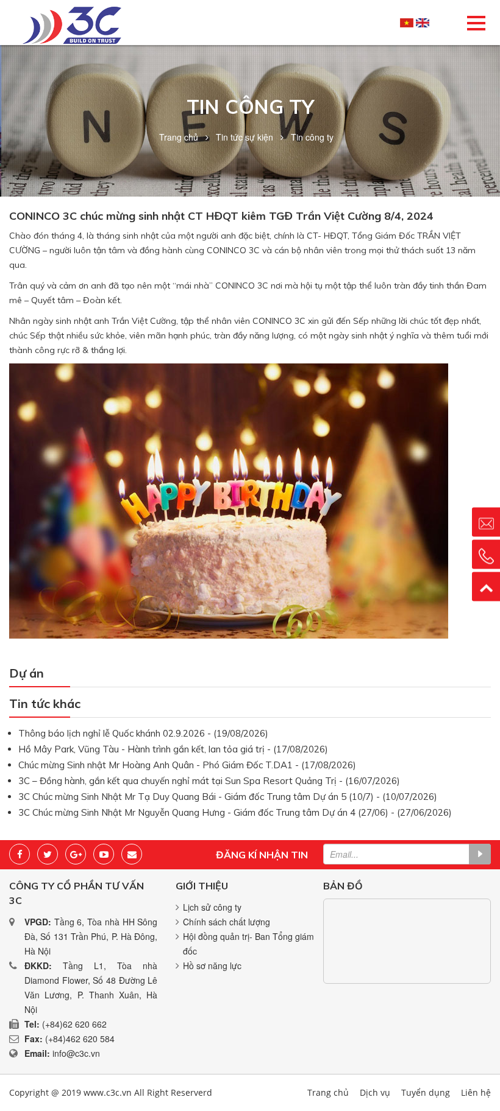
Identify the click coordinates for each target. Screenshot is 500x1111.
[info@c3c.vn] (486, 521)
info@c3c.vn (76, 1053)
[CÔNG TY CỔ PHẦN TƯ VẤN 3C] (71, 23)
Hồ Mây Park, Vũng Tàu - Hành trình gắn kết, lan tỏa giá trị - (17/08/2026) (173, 749)
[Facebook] (19, 854)
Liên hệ (476, 1092)
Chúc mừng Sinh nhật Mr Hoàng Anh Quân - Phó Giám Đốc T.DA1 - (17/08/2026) (187, 765)
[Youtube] (103, 854)
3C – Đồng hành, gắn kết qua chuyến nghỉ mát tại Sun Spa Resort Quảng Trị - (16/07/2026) (209, 781)
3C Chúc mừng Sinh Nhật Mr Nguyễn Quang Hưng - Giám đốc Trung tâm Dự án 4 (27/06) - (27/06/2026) (235, 812)
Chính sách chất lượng (226, 922)
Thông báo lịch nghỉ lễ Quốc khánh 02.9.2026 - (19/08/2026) (143, 733)
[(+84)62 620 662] (486, 554)
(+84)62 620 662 (74, 1024)
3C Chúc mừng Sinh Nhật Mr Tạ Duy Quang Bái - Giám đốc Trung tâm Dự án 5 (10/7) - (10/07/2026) (227, 796)
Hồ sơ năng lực (212, 965)
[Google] (75, 854)
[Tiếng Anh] (422, 22)
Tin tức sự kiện (244, 137)
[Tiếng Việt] (406, 22)
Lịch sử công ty (212, 907)
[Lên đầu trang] (486, 586)
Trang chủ (178, 137)
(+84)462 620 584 (80, 1038)
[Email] (131, 854)
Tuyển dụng (425, 1092)
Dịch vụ (375, 1092)
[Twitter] (47, 854)
